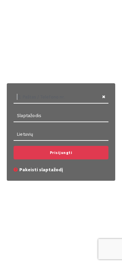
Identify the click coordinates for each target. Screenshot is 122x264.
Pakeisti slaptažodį (41, 170)
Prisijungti (61, 152)
